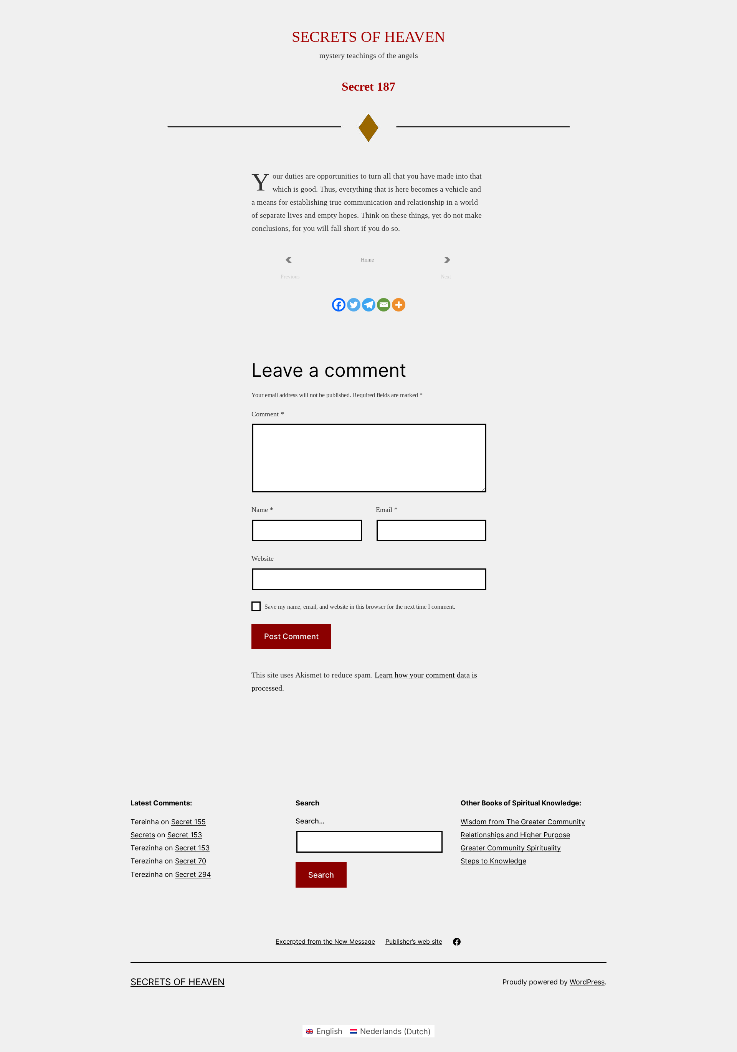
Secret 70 (190, 861)
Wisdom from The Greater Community (523, 822)
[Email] (383, 304)
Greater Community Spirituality (511, 848)
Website (262, 558)
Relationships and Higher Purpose (515, 835)
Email (387, 510)
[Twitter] (353, 304)
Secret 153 (184, 835)
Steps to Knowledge (493, 861)
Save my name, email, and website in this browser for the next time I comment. (359, 606)
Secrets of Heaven (368, 36)
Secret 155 (188, 822)
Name (262, 510)
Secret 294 (193, 874)
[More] (398, 304)
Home (367, 260)
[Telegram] (368, 304)
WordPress (587, 982)
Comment (267, 414)
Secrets (143, 835)
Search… (310, 821)
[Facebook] (338, 304)
